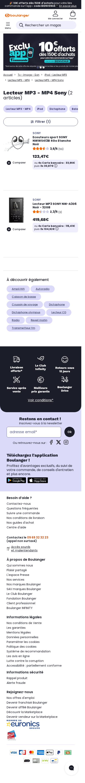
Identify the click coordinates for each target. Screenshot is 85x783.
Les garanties (16, 628)
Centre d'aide (16, 527)
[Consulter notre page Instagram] (66, 443)
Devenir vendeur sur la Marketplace (32, 717)
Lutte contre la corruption (25, 661)
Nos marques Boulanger (24, 584)
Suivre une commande (23, 513)
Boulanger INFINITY (20, 608)
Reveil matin (39, 320)
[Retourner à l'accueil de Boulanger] (17, 15)
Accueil (8, 75)
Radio (16, 320)
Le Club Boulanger (19, 594)
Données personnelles (22, 637)
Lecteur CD (58, 312)
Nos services (15, 580)
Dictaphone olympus (26, 312)
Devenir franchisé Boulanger (27, 703)
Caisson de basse (24, 297)
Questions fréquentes (22, 508)
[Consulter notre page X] (58, 443)
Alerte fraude (16, 683)
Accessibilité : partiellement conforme (34, 666)
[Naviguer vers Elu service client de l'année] (41, 735)
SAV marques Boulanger (24, 589)
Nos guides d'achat (20, 523)
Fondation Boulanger (21, 598)
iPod (40, 109)
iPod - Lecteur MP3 (56, 75)
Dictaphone (57, 109)
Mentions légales (19, 632)
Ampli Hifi (18, 289)
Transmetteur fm (23, 328)
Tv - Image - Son (28, 75)
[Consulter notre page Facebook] (51, 443)
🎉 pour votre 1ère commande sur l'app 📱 (41, 4)
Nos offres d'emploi (20, 698)
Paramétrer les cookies (23, 642)
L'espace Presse (18, 575)
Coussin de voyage (25, 304)
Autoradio (43, 289)
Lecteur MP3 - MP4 (19, 80)
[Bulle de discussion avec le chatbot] (71, 768)
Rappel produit (17, 678)
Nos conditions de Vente (24, 623)
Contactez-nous (19, 504)
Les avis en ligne (18, 656)
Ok (69, 432)
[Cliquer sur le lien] (42, 52)
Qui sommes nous (20, 565)
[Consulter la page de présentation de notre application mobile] (16, 480)
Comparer (19, 162)
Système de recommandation (29, 651)
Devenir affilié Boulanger (24, 707)
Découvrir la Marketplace (24, 712)
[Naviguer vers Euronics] (41, 724)
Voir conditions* (40, 400)
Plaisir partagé (17, 570)
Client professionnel (21, 603)
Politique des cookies (22, 647)
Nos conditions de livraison (26, 518)
